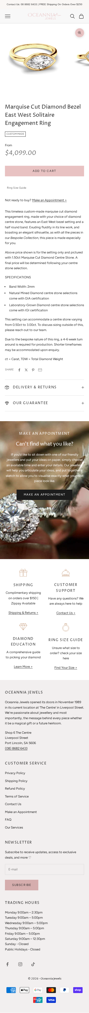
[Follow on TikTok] (33, 964)
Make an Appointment (44, 494)
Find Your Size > (65, 667)
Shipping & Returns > (23, 612)
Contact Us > (65, 613)
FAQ (8, 819)
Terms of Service (17, 796)
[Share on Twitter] (26, 370)
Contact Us (13, 804)
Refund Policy (15, 788)
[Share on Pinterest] (33, 370)
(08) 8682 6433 (16, 748)
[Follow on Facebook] (7, 964)
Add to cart (44, 171)
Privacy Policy (15, 773)
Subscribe (21, 885)
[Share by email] (40, 370)
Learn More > (23, 666)
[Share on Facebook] (19, 370)
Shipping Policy (16, 781)
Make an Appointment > (49, 200)
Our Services (14, 827)
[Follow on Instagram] (20, 964)
